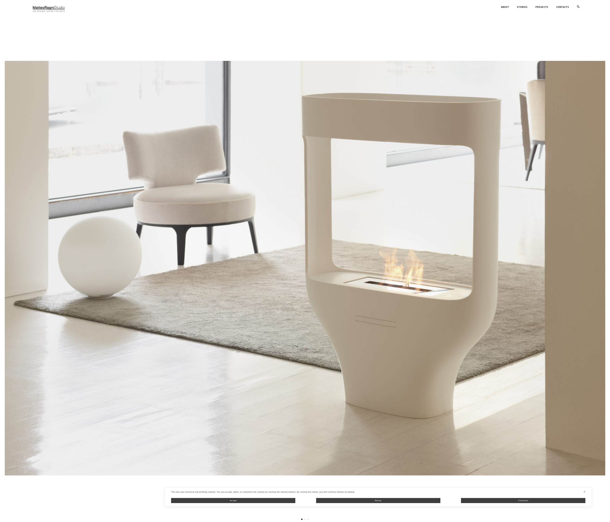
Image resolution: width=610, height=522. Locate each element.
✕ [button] (584, 492)
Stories (522, 7)
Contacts (562, 7)
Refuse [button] (378, 500)
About (505, 7)
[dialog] (378, 497)
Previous (5, 12)
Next (607, 12)
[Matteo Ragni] (49, 7)
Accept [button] (233, 500)
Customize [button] (523, 500)
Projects (541, 7)
